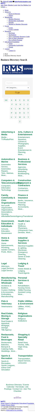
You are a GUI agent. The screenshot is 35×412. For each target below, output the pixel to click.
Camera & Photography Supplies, (23, 143)
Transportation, (24, 359)
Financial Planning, (22, 204)
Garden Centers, (8, 250)
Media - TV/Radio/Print (7, 138)
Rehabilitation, (24, 286)
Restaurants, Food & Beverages (7, 337)
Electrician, (22, 250)
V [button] (15, 117)
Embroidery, (6, 294)
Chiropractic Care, (25, 230)
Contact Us (12, 50)
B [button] (15, 100)
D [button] (24, 100)
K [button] (11, 109)
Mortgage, (5, 325)
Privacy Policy (10, 405)
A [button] (11, 100)
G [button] (16, 104)
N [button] (23, 109)
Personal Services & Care (23, 280)
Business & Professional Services (24, 161)
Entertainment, (24, 137)
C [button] (19, 100)
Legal (4, 263)
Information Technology (6, 189)
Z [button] (19, 121)
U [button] (11, 117)
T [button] (28, 113)
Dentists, (21, 232)
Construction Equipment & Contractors (24, 183)
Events (11, 28)
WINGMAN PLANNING (14, 410)
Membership (15, 403)
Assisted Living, (24, 292)
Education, (5, 231)
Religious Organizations (25, 314)
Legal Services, (7, 268)
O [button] (28, 109)
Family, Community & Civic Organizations (8, 199)
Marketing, (22, 171)
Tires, (3, 173)
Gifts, (27, 345)
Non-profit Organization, (6, 206)
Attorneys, (5, 266)
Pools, (4, 252)
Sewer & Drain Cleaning (24, 258)
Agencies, (22, 167)
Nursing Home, (24, 288)
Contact (3, 405)
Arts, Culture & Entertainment (25, 133)
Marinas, (10, 173)
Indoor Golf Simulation (5, 369)
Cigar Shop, (23, 347)
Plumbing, (5, 248)
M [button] (19, 109)
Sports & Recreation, (6, 362)
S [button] (24, 113)
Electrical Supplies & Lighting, (25, 247)
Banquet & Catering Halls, (7, 348)
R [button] (20, 113)
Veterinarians (6, 306)
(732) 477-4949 (7, 1)
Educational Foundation (26, 403)
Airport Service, (24, 361)
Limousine (22, 363)
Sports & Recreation (6, 357)
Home (3, 403)
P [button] (11, 113)
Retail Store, (23, 342)
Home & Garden (5, 239)
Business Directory (14, 385)
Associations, (6, 212)
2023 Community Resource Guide (19, 36)
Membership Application (16, 21)
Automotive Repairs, (6, 170)
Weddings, (5, 351)
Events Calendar (14, 29)
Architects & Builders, (6, 287)
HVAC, (28, 306)
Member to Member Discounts (18, 24)
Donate (11, 47)
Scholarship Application (16, 45)
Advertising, (23, 169)
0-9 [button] (6, 100)
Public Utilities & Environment (25, 302)
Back (6, 54)
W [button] (20, 117)
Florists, (21, 345)
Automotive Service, (6, 166)
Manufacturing (7, 296)
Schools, (5, 229)
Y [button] (28, 117)
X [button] (24, 117)
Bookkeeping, (24, 173)
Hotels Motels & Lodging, (24, 270)
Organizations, (7, 210)
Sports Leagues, (8, 365)
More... (21, 154)
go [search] (18, 92)
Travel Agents (23, 273)
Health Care (24, 221)
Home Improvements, (7, 244)
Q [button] (15, 113)
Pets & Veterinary (6, 302)
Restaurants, (6, 342)
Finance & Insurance (23, 196)
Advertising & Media (8, 133)
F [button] (12, 104)
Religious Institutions (22, 320)
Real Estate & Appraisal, (7, 322)
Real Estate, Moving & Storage (7, 316)
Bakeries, (5, 345)
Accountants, (23, 207)
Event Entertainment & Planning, (24, 150)
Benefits (11, 22)
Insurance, (28, 200)
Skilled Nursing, (24, 290)
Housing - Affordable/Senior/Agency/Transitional (17, 215)
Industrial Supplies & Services (23, 240)
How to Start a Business (16, 38)
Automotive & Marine (8, 160)
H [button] (20, 104)
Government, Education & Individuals (7, 223)
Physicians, (23, 228)
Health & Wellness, (22, 225)
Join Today (4, 5)
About (10, 43)
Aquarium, (22, 139)
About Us (8, 403)
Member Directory (14, 19)
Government (6, 233)
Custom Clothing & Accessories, (8, 291)
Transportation (25, 356)
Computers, (6, 186)
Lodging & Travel (23, 264)
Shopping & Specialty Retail (24, 337)
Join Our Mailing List (24, 5)
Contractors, (23, 188)
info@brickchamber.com (23, 1)
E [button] (28, 100)
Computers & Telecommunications (11, 181)
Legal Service (7, 270)
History (11, 15)
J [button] (27, 104)
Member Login (12, 5)
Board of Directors (14, 14)
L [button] (15, 109)
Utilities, (21, 306)
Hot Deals (12, 33)
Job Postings (12, 35)
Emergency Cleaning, (23, 253)
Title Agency (6, 330)
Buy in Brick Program (15, 40)
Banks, (21, 200)
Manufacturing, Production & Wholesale (8, 280)
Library (21, 309)
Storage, (4, 328)
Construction (23, 190)
